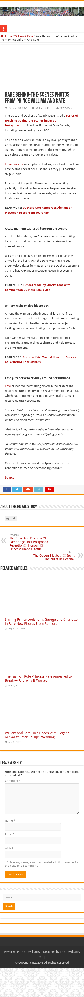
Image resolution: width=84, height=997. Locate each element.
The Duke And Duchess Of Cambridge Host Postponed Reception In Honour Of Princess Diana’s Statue (28, 542)
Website (10, 848)
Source (9, 477)
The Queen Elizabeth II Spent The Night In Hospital (54, 556)
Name (10, 820)
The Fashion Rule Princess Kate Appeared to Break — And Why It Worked (38, 678)
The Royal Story (30, 951)
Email (9, 834)
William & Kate (23, 36)
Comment (12, 780)
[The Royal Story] (42, 10)
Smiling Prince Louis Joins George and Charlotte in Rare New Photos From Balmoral (41, 622)
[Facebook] (44, 957)
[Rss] (40, 957)
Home (7, 36)
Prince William (14, 164)
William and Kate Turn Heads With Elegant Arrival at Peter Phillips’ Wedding (37, 735)
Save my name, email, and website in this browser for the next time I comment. (42, 864)
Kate (8, 386)
